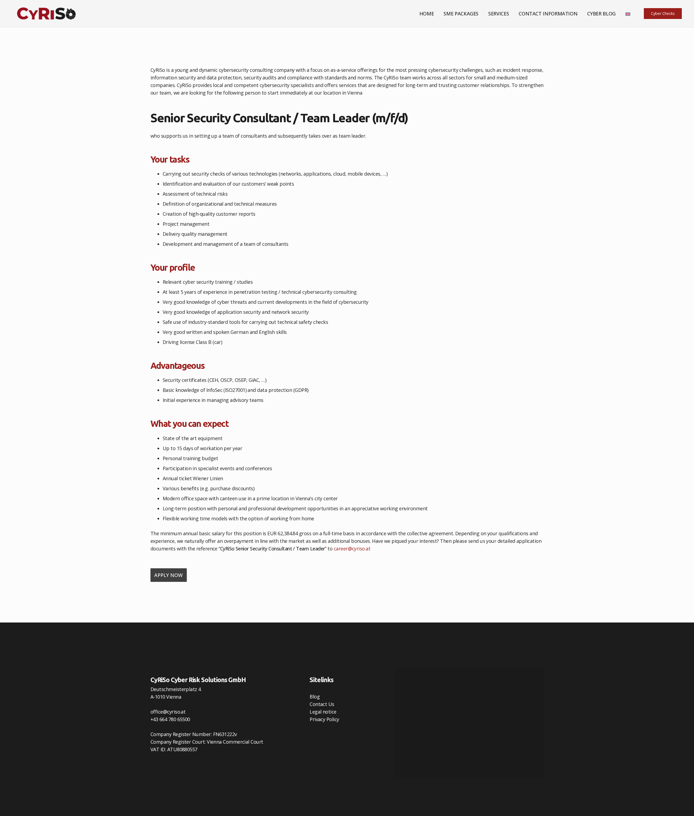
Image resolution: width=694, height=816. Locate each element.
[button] (481, 13)
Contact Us (322, 704)
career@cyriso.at (352, 548)
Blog (315, 696)
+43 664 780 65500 (170, 719)
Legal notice (323, 711)
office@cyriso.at (167, 711)
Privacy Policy (324, 719)
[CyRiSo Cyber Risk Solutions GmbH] (46, 13)
